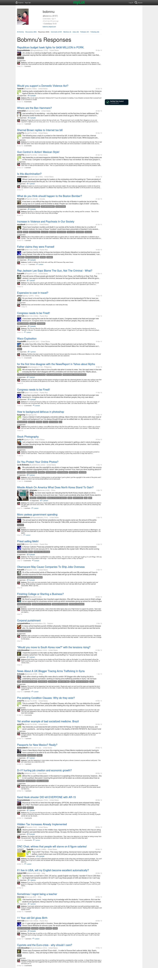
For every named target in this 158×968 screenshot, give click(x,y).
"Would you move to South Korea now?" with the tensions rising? (53, 647)
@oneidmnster (33, 177)
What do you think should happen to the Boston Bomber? (49, 196)
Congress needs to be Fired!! (33, 313)
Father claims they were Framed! (35, 246)
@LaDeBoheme (34, 465)
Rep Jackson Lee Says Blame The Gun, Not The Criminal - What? (54, 270)
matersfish (21, 111)
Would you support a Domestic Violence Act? (42, 85)
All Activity (20, 32)
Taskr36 (20, 88)
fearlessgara (22, 367)
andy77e (20, 133)
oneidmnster (22, 176)
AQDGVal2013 (22, 597)
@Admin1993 (31, 873)
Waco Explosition (27, 338)
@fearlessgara (33, 367)
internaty (20, 897)
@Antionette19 (33, 748)
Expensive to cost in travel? (32, 292)
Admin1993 (21, 873)
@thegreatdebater (37, 50)
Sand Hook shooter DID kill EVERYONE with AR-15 (46, 797)
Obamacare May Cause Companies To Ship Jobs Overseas (51, 567)
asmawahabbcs (23, 623)
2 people (33, 118)
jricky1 (19, 295)
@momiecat (29, 224)
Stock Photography (28, 436)
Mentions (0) (67, 32)
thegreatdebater (23, 50)
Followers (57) (84, 32)
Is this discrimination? (29, 174)
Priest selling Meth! (28, 541)
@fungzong (29, 415)
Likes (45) (76, 32)
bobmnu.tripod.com (49, 27)
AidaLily (20, 773)
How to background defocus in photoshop (40, 411)
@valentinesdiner (36, 650)
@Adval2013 (33, 597)
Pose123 (20, 199)
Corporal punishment (29, 620)
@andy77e (28, 133)
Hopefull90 (21, 341)
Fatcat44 (20, 273)
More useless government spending (37, 514)
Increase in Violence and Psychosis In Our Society (45, 221)
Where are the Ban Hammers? (34, 108)
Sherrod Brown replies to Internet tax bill (40, 130)
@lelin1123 (28, 250)
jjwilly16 (20, 439)
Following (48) (95, 32)
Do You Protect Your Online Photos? (37, 462)
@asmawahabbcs (36, 623)
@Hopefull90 (30, 341)
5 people (33, 95)
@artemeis (41, 490)
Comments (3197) (56, 32)
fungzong (21, 414)
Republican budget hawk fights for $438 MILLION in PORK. (50, 47)
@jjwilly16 (27, 439)
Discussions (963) (31, 32)
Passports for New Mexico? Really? (37, 745)
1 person (32, 184)
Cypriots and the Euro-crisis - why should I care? (44, 945)
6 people (33, 260)
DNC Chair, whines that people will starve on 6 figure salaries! (52, 846)
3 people (33, 326)
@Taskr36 (27, 89)
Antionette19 (22, 747)
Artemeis (33, 490)
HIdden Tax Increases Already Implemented (42, 824)
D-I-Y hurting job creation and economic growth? (44, 770)
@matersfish (30, 111)
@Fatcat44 (28, 273)
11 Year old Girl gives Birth (32, 918)
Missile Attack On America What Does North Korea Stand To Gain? (55, 487)
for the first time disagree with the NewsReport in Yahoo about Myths (56, 364)
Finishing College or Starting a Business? (40, 594)
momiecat (21, 224)
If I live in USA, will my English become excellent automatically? (53, 870)
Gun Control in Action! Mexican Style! (38, 152)
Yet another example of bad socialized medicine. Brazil (48, 721)
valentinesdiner (23, 650)
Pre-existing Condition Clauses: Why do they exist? (46, 698)
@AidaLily (27, 773)
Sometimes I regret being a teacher (37, 894)
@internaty (28, 897)
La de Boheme (23, 464)
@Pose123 (28, 199)
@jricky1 (26, 296)
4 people (33, 209)
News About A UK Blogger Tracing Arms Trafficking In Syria (51, 671)
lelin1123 (20, 249)
